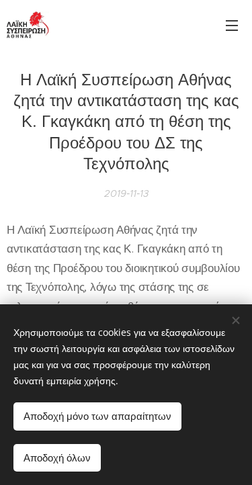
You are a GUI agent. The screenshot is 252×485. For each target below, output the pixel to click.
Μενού (231, 24)
